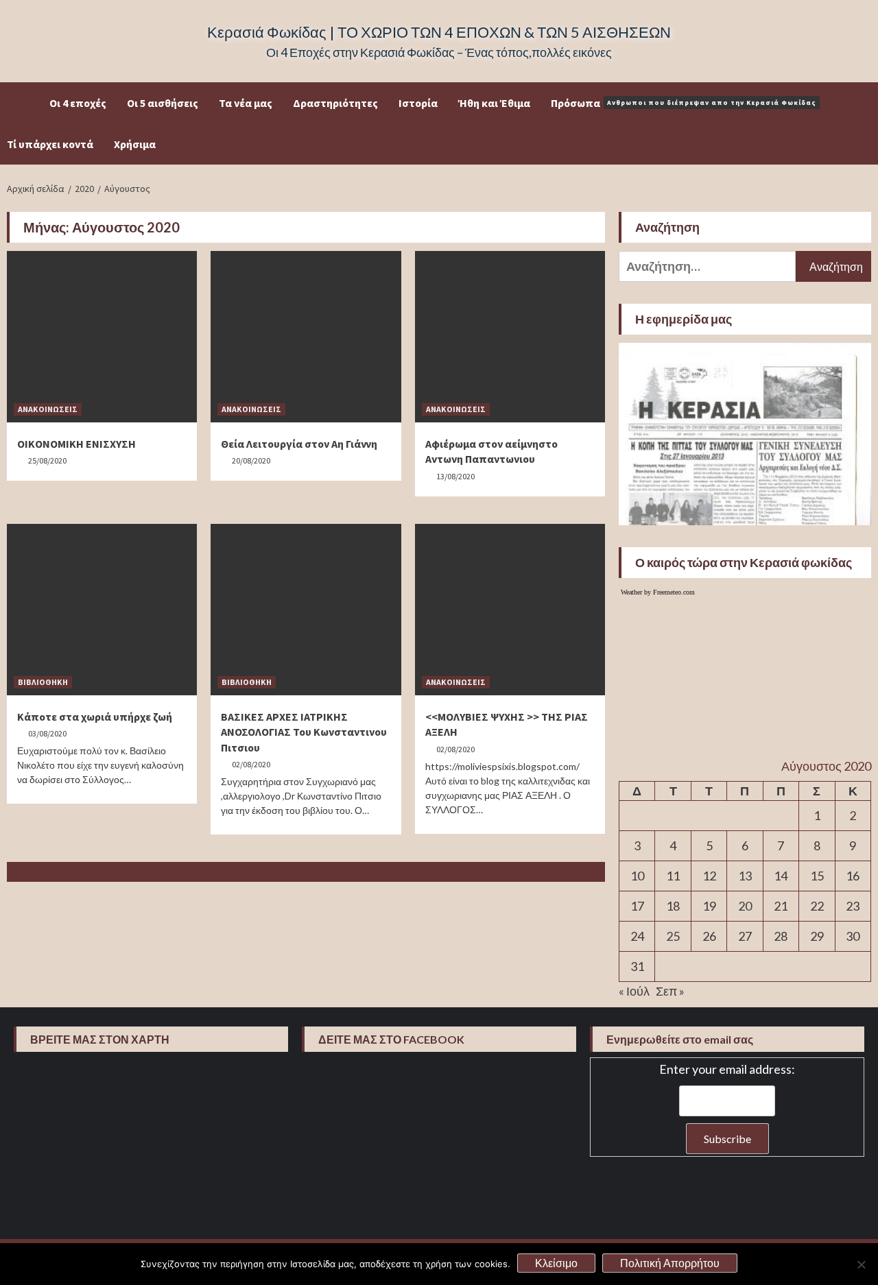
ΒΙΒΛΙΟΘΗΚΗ (43, 682)
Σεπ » (670, 990)
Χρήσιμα (135, 144)
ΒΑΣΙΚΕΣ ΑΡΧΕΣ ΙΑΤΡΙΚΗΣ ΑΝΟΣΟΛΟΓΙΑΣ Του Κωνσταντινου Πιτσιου (304, 732)
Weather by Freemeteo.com (658, 592)
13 (745, 875)
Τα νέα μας (245, 103)
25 (673, 936)
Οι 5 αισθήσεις (162, 103)
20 (745, 905)
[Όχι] (861, 1264)
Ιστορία (418, 103)
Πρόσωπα (683, 103)
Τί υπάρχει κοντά (50, 144)
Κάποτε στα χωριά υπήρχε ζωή (94, 716)
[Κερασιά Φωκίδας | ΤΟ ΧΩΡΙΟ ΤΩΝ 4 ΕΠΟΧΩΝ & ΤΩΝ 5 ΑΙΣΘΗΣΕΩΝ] (28, 102)
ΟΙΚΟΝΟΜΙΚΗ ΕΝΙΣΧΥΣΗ (76, 444)
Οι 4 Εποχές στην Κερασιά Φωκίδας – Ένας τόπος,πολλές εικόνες (439, 52)
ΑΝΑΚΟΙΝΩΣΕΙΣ (48, 409)
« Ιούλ (634, 990)
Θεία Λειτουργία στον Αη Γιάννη (299, 444)
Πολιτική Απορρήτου (670, 1262)
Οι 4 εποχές (77, 103)
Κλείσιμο (556, 1262)
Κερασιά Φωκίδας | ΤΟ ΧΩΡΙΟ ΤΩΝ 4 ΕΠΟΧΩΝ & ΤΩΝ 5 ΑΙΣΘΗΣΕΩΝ (439, 32)
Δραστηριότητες (335, 103)
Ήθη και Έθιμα (494, 103)
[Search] (862, 103)
